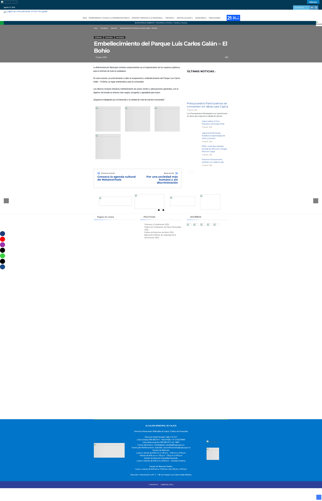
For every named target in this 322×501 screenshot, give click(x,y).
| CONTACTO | (153, 485)
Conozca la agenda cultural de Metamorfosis (116, 177)
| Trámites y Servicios (180, 23)
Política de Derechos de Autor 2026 (159, 232)
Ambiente (98, 37)
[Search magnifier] (316, 7)
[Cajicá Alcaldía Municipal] (26, 11)
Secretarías (120, 37)
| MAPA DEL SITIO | (167, 485)
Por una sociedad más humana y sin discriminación (162, 178)
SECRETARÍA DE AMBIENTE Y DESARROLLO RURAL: (154, 23)
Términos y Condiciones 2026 (156, 224)
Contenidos (109, 37)
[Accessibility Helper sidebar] (319, 23)
